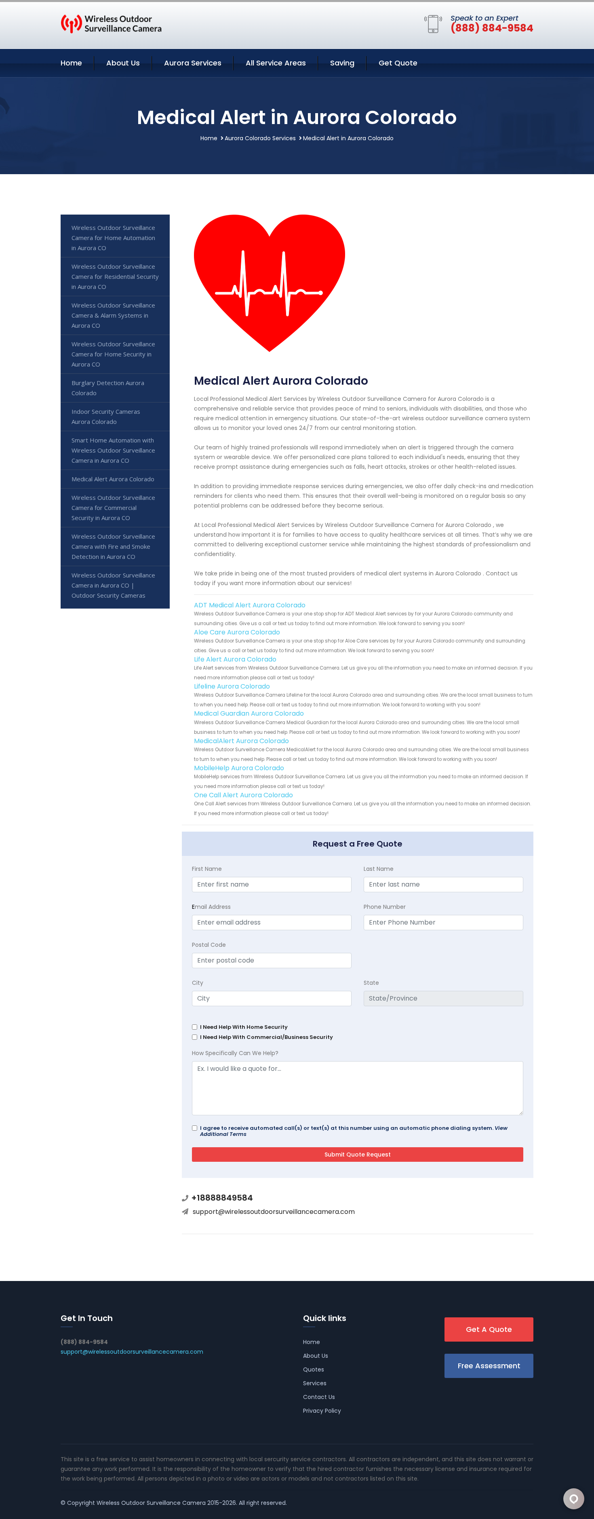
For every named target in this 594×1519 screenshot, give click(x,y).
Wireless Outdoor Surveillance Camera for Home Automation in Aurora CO (113, 237)
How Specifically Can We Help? (235, 1053)
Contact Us (319, 1397)
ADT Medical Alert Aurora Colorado (249, 605)
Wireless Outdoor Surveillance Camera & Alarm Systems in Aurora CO (113, 315)
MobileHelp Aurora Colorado (239, 768)
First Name (207, 869)
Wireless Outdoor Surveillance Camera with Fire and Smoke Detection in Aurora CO (113, 546)
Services (314, 1383)
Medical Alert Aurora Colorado (113, 479)
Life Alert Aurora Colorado (235, 659)
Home (71, 63)
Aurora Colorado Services (260, 138)
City (197, 983)
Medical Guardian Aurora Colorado (249, 713)
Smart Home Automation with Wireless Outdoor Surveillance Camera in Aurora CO (113, 450)
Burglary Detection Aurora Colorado (108, 388)
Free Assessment (489, 1366)
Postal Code (209, 945)
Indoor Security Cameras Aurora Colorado (106, 416)
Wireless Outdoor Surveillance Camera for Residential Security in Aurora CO (115, 276)
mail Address (211, 907)
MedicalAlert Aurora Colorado (241, 741)
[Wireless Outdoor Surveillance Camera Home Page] (111, 23)
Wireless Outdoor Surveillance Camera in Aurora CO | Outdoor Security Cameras (113, 585)
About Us (123, 63)
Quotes (313, 1369)
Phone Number (385, 907)
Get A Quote (489, 1329)
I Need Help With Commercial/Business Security (266, 1037)
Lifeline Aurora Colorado (232, 686)
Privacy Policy (322, 1411)
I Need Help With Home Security (244, 1027)
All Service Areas (276, 63)
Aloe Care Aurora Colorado (237, 632)
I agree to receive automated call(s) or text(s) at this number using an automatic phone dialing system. (354, 1131)
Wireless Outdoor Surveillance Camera (151, 1503)
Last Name (379, 869)
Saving (342, 63)
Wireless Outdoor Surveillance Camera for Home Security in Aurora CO (113, 354)
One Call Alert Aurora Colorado (243, 795)
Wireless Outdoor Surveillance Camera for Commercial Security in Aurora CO (113, 507)
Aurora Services (192, 63)
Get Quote (398, 63)
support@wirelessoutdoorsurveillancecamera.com (274, 1211)
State (371, 983)
